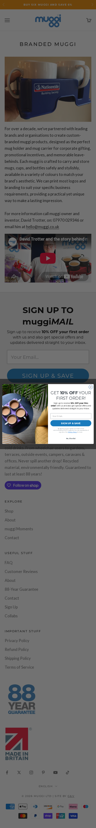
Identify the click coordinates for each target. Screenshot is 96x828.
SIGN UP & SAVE (70, 423)
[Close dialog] (91, 387)
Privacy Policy (72, 432)
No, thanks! (71, 438)
